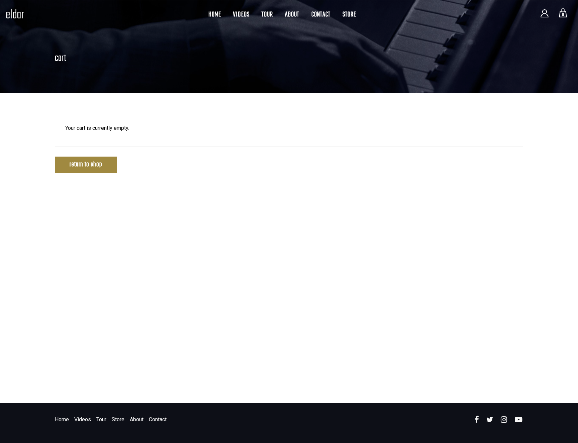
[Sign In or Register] (545, 16)
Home (62, 419)
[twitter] (489, 419)
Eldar (15, 15)
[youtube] (518, 423)
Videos (82, 419)
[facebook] (477, 419)
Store (118, 419)
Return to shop (86, 164)
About (136, 419)
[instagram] (504, 419)
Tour (101, 419)
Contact (158, 419)
